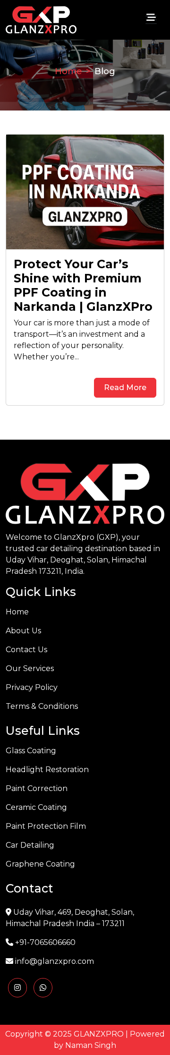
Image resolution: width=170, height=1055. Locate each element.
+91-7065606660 (45, 942)
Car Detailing (30, 845)
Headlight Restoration (47, 769)
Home (68, 71)
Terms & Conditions (42, 706)
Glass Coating (31, 750)
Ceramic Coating (36, 807)
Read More (125, 387)
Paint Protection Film (46, 826)
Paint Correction (37, 788)
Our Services (30, 668)
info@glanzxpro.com (54, 961)
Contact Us (26, 649)
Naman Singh (90, 1045)
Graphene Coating (40, 863)
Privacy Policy (32, 687)
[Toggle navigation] (151, 19)
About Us (23, 630)
